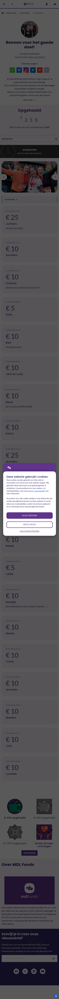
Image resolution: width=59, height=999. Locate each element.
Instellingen (29, 524)
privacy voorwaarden (36, 491)
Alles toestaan (29, 515)
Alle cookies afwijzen (29, 531)
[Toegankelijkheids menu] (56, 996)
